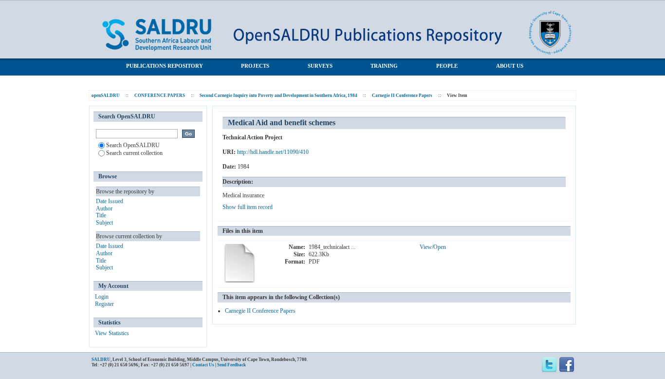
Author (104, 208)
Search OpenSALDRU (133, 145)
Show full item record (247, 207)
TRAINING (384, 66)
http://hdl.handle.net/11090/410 (273, 152)
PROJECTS (255, 66)
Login (102, 296)
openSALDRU (106, 95)
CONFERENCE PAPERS (159, 95)
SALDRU (101, 359)
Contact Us (203, 364)
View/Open (433, 247)
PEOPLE (447, 66)
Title (101, 215)
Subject (104, 222)
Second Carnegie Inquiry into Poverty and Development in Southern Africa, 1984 (278, 95)
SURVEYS (320, 66)
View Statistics (112, 333)
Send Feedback (231, 364)
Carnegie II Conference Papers (402, 95)
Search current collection (134, 153)
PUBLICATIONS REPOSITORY (164, 66)
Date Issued (109, 201)
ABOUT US (509, 66)
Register (104, 304)
